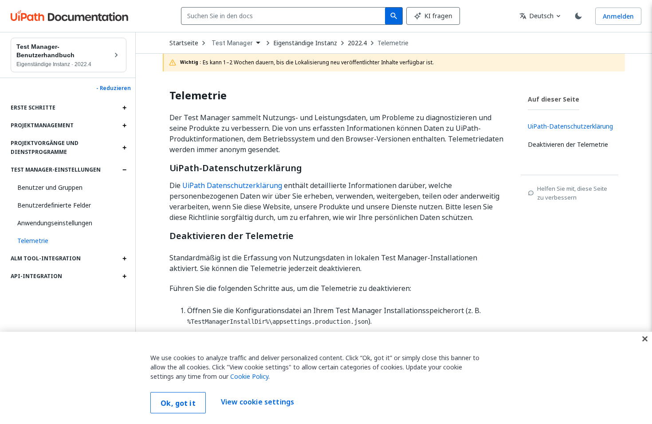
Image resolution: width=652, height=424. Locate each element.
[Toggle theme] (578, 16)
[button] (68, 241)
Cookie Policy (249, 376)
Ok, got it (178, 403)
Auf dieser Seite (553, 99)
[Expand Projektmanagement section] (124, 126)
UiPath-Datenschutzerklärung (235, 168)
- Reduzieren (113, 88)
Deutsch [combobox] (536, 15)
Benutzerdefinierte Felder (54, 205)
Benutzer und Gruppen (49, 187)
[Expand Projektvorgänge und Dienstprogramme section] (124, 148)
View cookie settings (257, 402)
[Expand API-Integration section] (124, 276)
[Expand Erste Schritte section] (124, 108)
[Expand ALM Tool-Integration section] (124, 259)
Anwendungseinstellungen (54, 223)
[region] (326, 378)
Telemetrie (392, 43)
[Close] (645, 339)
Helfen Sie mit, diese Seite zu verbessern (572, 193)
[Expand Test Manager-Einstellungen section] (124, 170)
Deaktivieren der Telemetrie (231, 236)
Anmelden (618, 16)
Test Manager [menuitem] (232, 43)
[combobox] (285, 16)
